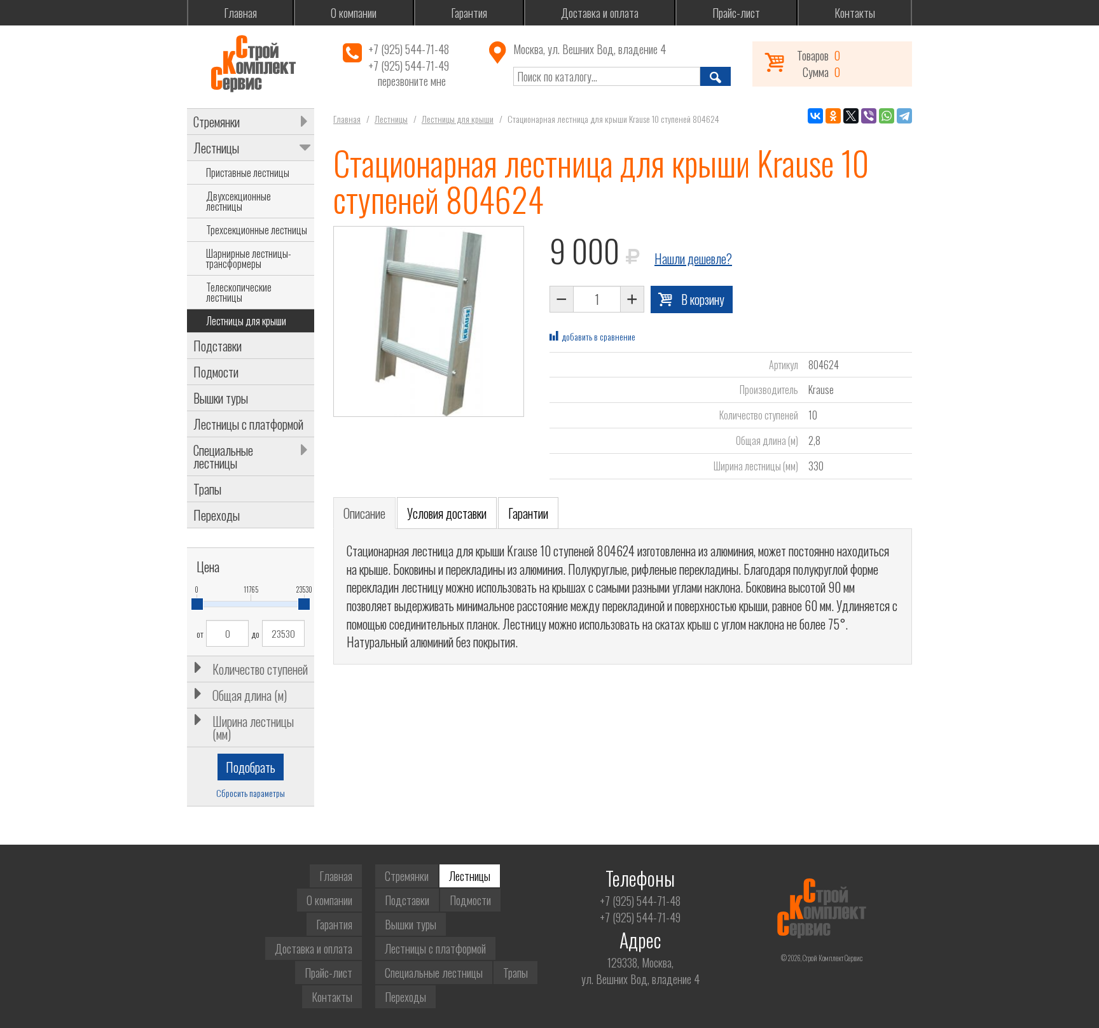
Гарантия (469, 12)
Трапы (207, 488)
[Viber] (868, 115)
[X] (851, 115)
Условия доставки (447, 513)
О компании (354, 12)
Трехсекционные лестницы (256, 229)
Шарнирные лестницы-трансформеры (248, 258)
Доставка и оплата (600, 12)
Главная (240, 12)
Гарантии (528, 513)
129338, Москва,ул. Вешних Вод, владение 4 (640, 970)
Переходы (216, 515)
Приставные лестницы (247, 172)
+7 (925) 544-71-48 (408, 49)
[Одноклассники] (833, 115)
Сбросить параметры (250, 793)
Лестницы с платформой (248, 423)
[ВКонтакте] (815, 115)
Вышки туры (220, 397)
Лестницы (216, 147)
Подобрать (250, 767)
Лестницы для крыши (246, 320)
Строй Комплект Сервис (253, 63)
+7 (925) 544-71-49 (408, 65)
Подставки (217, 345)
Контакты (854, 12)
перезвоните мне (412, 81)
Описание (364, 513)
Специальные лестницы (223, 456)
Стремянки (216, 121)
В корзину (702, 299)
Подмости (215, 371)
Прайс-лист (736, 12)
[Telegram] (904, 115)
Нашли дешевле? (693, 258)
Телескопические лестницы (239, 292)
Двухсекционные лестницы (238, 201)
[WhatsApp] (886, 115)
